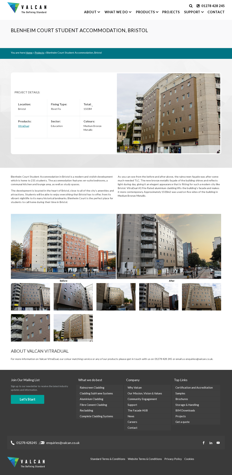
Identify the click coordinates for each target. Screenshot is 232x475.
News (131, 416)
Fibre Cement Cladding (93, 404)
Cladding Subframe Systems (96, 393)
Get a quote (182, 421)
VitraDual (23, 125)
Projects (171, 12)
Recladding (86, 410)
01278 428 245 (213, 6)
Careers (132, 421)
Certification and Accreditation (194, 387)
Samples (180, 393)
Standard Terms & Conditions (107, 458)
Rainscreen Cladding (92, 387)
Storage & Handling (187, 404)
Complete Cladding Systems (96, 416)
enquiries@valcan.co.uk (63, 443)
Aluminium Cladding (91, 399)
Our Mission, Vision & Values (145, 393)
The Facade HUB (138, 410)
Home (29, 52)
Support (132, 404)
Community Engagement (142, 399)
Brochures (181, 399)
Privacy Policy (173, 458)
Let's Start (27, 399)
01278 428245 (26, 443)
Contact (216, 12)
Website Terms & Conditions (145, 458)
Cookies (189, 458)
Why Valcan (135, 387)
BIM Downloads (185, 410)
